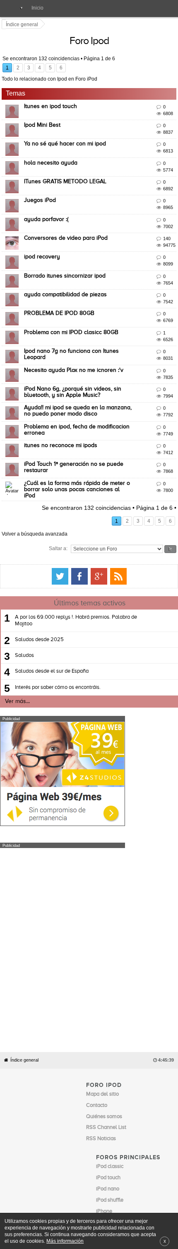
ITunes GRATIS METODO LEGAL (66, 173)
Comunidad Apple (107, 1111)
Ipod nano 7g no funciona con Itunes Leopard (84, 343)
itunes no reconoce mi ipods (62, 437)
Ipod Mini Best (43, 117)
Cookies (71, 1190)
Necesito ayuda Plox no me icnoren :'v (75, 362)
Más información (65, 1241)
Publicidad (115, 1190)
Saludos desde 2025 (39, 605)
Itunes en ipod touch (51, 98)
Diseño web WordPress (122, 1139)
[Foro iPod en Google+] (164, 542)
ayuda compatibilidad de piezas (66, 286)
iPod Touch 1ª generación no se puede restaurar (87, 456)
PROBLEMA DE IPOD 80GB (60, 305)
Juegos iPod (41, 192)
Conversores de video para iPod (67, 230)
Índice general (24, 899)
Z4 (164, 1190)
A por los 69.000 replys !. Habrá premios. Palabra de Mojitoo (76, 586)
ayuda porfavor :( (47, 211)
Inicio (37, 7)
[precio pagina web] (62, 789)
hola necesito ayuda (52, 154)
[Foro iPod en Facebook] (145, 542)
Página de (100, 59)
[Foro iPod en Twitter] (125, 542)
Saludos (24, 621)
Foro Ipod (154, 41)
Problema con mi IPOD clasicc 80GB (72, 324)
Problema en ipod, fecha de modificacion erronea (89, 418)
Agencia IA (108, 1150)
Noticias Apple (103, 1100)
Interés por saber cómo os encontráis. (58, 653)
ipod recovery (43, 249)
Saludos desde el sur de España (52, 637)
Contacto (92, 1190)
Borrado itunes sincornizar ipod (66, 267)
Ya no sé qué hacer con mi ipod (66, 136)
